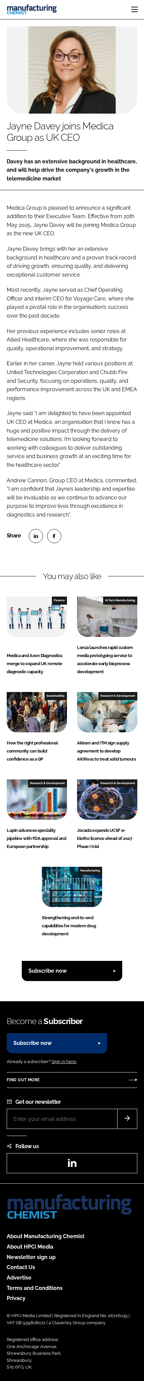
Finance (59, 600)
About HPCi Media (30, 1247)
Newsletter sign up (31, 1257)
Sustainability (56, 695)
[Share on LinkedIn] (36, 536)
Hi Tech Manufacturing (120, 600)
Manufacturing (90, 870)
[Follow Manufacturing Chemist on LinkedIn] (72, 1165)
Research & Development (117, 695)
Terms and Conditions (35, 1288)
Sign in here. (64, 1061)
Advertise (19, 1277)
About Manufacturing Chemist (45, 1236)
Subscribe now (47, 971)
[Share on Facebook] (54, 536)
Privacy (16, 1298)
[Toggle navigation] (135, 9)
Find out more (23, 1080)
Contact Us (21, 1267)
